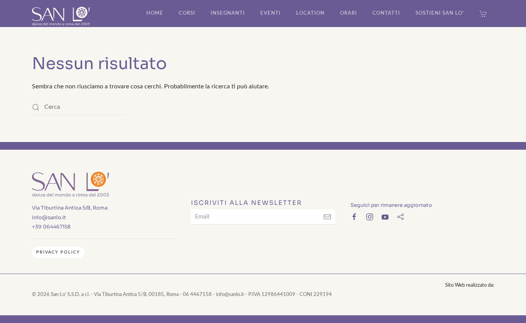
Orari (348, 13)
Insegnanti (228, 13)
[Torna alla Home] (61, 13)
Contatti (386, 13)
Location (310, 13)
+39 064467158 (51, 226)
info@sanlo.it (49, 217)
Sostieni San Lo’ (439, 13)
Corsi (187, 13)
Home (154, 13)
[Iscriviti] (327, 217)
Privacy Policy (58, 252)
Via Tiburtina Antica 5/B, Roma (69, 208)
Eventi (270, 13)
